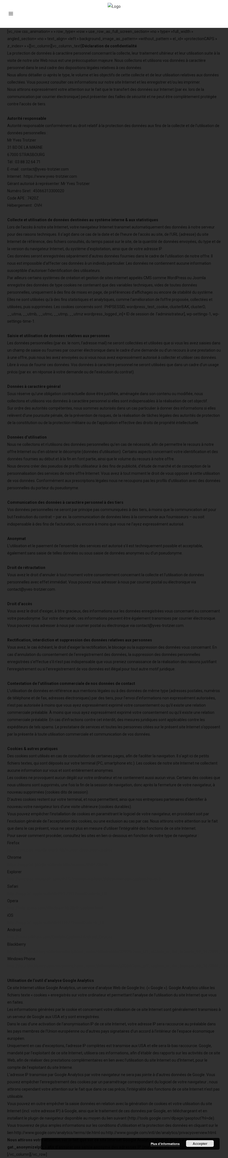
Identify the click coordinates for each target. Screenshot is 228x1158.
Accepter (200, 1143)
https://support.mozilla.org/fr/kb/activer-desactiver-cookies (60, 850)
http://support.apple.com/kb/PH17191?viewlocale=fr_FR (57, 893)
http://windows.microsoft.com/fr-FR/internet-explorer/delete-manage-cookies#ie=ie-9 (84, 879)
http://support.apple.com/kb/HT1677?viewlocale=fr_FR (56, 922)
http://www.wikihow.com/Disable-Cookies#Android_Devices (60, 937)
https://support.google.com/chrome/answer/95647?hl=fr (57, 864)
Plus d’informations (165, 1144)
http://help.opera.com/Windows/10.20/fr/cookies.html (55, 908)
